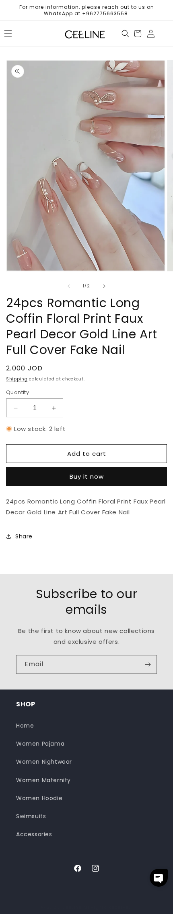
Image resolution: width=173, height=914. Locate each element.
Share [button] (24, 536)
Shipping (17, 379)
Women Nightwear (44, 762)
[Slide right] (104, 286)
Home (25, 726)
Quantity (17, 392)
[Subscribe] (148, 664)
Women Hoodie (39, 798)
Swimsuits (31, 816)
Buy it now (87, 476)
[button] (126, 33)
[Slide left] (69, 286)
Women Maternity (43, 780)
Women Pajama (40, 744)
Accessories (34, 834)
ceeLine (72, 907)
